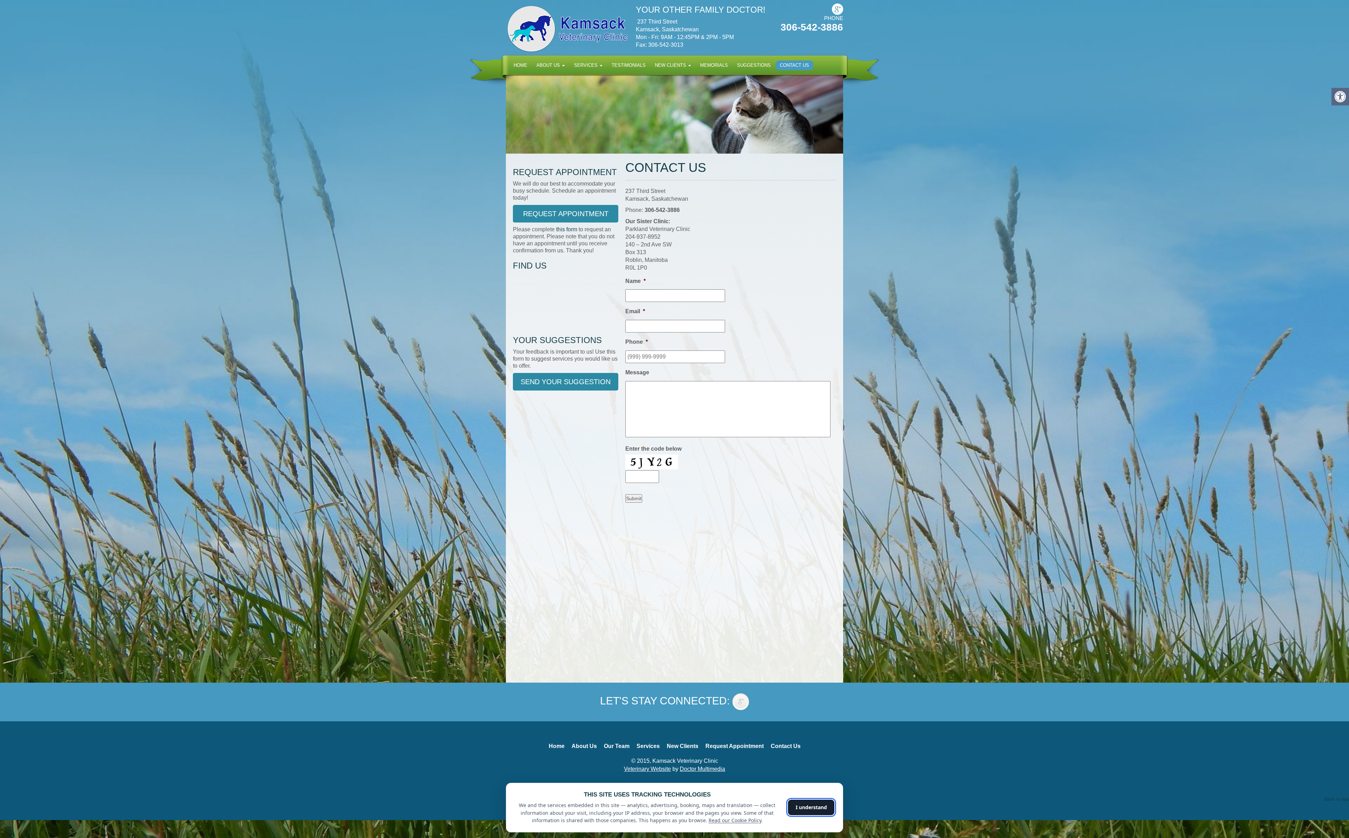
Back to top (1336, 799)
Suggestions (754, 65)
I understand (811, 807)
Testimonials (629, 65)
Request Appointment (565, 214)
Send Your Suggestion (566, 382)
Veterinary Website (647, 769)
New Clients (671, 65)
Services (586, 65)
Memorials (714, 65)
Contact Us (794, 65)
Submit (633, 498)
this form (566, 229)
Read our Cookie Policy (735, 820)
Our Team (617, 746)
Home (520, 65)
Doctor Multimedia (702, 769)
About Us (548, 65)
